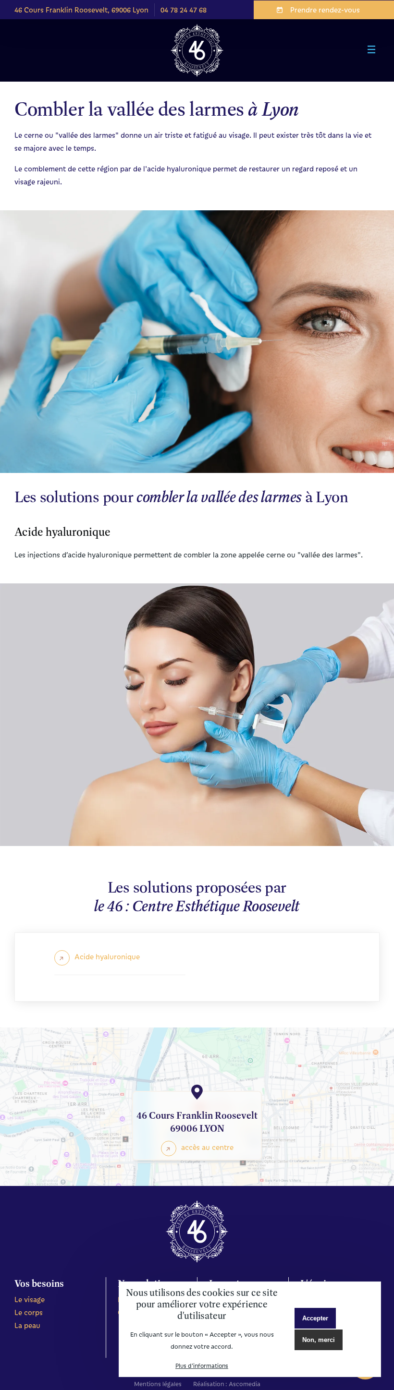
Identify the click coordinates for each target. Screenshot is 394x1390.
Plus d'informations (201, 1365)
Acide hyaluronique (107, 956)
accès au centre (207, 1147)
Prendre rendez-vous (325, 9)
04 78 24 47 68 (183, 9)
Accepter (315, 1318)
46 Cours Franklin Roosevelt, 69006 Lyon (81, 9)
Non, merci (318, 1339)
